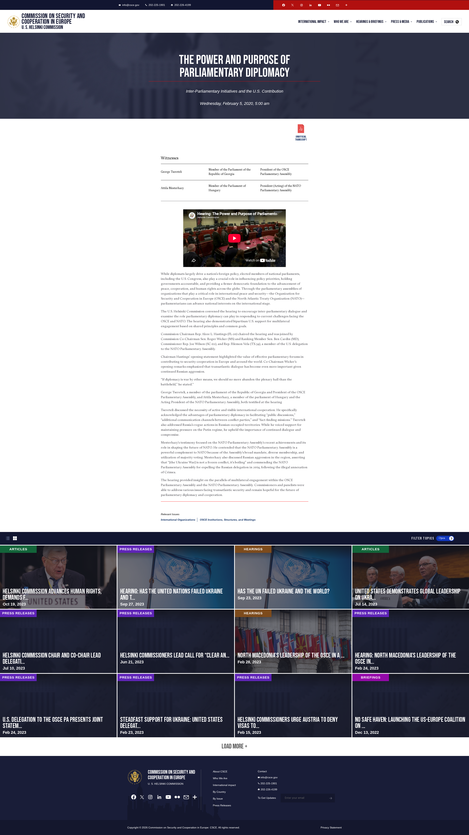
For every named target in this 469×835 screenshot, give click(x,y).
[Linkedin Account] (310, 5)
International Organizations (178, 519)
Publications (425, 21)
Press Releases (222, 805)
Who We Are (341, 21)
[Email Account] (337, 5)
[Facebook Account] (284, 5)
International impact (224, 785)
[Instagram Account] (302, 5)
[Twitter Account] (293, 5)
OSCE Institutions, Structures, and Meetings (228, 519)
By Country (219, 791)
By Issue (218, 798)
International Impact (312, 21)
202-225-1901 (157, 4)
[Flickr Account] (328, 5)
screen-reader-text (58, 577)
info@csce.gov (130, 4)
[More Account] (346, 5)
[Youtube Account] (319, 5)
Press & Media (400, 21)
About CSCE (220, 771)
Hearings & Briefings (369, 21)
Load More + (234, 746)
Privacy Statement (331, 827)
